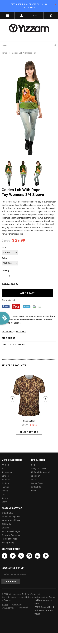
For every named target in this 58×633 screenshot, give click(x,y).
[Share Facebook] (6, 306)
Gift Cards (6, 524)
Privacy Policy (8, 542)
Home (4, 53)
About (33, 491)
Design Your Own (39, 468)
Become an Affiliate (11, 520)
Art (3, 468)
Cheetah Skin (29, 421)
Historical (6, 480)
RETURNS (21, 332)
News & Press (37, 483)
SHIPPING (7, 332)
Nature (5, 498)
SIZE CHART (8, 338)
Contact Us (36, 487)
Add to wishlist (8, 300)
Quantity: (6, 270)
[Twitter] (27, 306)
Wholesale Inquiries (11, 517)
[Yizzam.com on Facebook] (4, 556)
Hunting (5, 483)
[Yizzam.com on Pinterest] (46, 556)
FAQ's (33, 480)
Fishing (5, 491)
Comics (5, 476)
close (55, 4)
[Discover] (9, 608)
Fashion (5, 487)
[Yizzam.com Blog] (37, 556)
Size (4, 248)
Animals (5, 465)
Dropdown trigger (22, 15)
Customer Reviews (13, 345)
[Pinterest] (16, 306)
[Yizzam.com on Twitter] (13, 556)
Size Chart (35, 476)
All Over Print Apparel (40, 472)
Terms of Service (9, 539)
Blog (33, 465)
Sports (4, 502)
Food (4, 494)
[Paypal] (23, 608)
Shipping (5, 528)
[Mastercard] (17, 604)
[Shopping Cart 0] (51, 15)
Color (4, 258)
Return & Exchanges (11, 531)
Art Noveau (7, 472)
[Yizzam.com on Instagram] (29, 556)
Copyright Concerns (11, 535)
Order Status (7, 513)
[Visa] (5, 604)
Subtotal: (6, 284)
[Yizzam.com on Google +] (21, 556)
